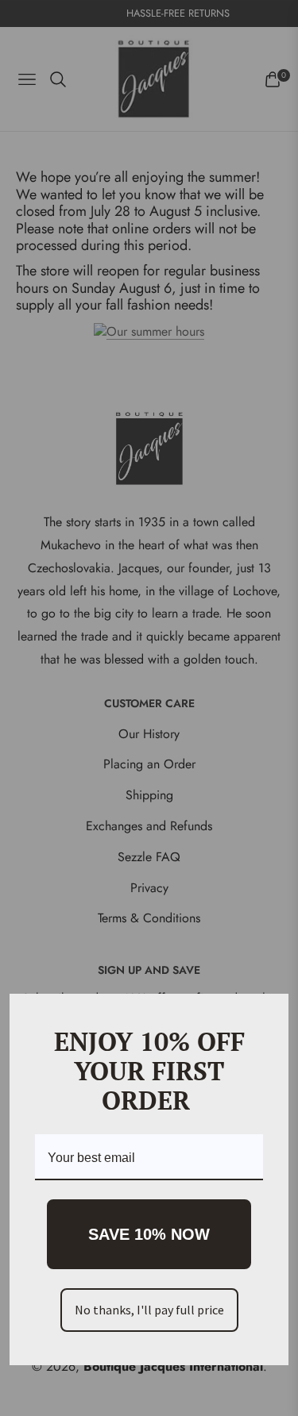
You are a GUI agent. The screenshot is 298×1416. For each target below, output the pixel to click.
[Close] (269, 1013)
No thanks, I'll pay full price (149, 1310)
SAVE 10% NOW (149, 1234)
